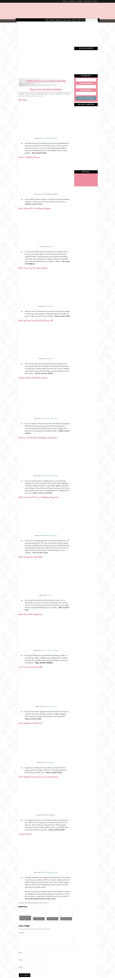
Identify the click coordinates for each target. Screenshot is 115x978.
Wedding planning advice (46, 85)
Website (21, 967)
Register (94, 1)
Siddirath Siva (49, 358)
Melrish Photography (49, 762)
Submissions (72, 1)
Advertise (79, 1)
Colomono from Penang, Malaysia (49, 650)
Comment (21, 932)
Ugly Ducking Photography (49, 706)
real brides (55, 85)
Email (20, 959)
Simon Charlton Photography (49, 138)
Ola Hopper (49, 595)
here (48, 902)
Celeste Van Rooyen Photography (49, 475)
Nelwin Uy (49, 246)
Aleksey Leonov (49, 306)
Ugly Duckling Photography (49, 535)
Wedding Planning (36, 85)
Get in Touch (87, 1)
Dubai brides (29, 85)
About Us (65, 1)
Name (20, 952)
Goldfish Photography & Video (49, 418)
